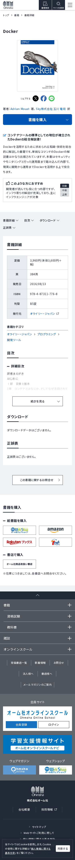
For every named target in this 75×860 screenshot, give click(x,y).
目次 (27, 220)
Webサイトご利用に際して (39, 833)
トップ (6, 15)
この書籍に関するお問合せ (36, 480)
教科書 (12, 627)
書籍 (16, 15)
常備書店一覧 (19, 663)
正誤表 (7, 227)
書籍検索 (45, 8)
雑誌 (7, 638)
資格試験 (13, 616)
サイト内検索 (58, 8)
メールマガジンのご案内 (37, 684)
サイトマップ (39, 827)
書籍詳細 (9, 220)
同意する (63, 848)
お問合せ (59, 663)
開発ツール (14, 340)
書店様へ (46, 674)
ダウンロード (48, 220)
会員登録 (21, 725)
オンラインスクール (18, 649)
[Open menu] (70, 5)
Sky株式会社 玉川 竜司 (51, 109)
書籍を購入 (37, 119)
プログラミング (46, 334)
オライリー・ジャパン (44, 314)
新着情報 (40, 663)
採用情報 (50, 810)
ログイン (53, 725)
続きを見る (38, 401)
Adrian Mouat (20, 109)
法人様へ (28, 674)
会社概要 (24, 809)
